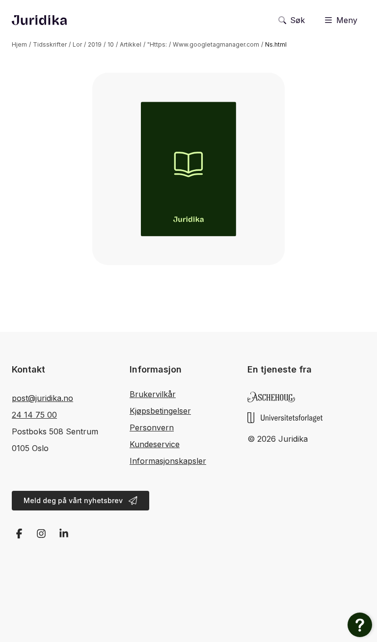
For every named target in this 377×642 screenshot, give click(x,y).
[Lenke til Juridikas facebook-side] (19, 533)
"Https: (157, 44)
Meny (346, 20)
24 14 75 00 (34, 415)
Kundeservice (155, 444)
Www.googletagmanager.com (216, 44)
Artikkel (130, 44)
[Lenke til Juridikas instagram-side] (41, 533)
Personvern (152, 427)
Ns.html (276, 44)
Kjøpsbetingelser (160, 411)
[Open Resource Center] (360, 625)
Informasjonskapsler (168, 461)
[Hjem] (39, 20)
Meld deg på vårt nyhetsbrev (73, 500)
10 (111, 44)
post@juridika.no (42, 398)
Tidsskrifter (50, 44)
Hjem (19, 44)
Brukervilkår (153, 394)
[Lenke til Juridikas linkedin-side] (63, 533)
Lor (77, 44)
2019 (95, 44)
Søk (297, 20)
